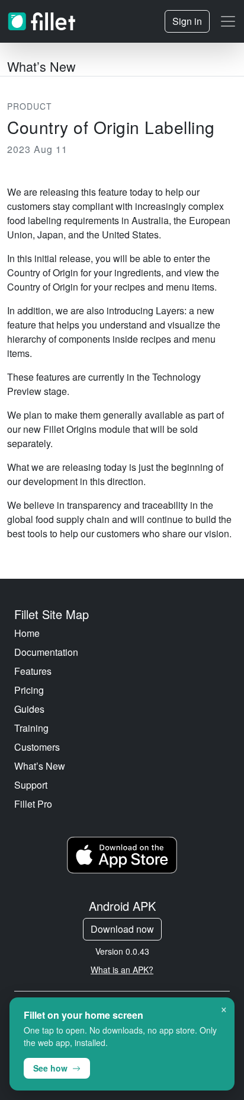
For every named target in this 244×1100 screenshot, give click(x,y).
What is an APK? (122, 969)
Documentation (46, 652)
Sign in (187, 21)
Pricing (29, 690)
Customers (37, 747)
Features (33, 671)
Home (27, 633)
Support (30, 785)
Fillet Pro (33, 804)
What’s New (39, 766)
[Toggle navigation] (228, 21)
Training (31, 728)
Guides (29, 709)
